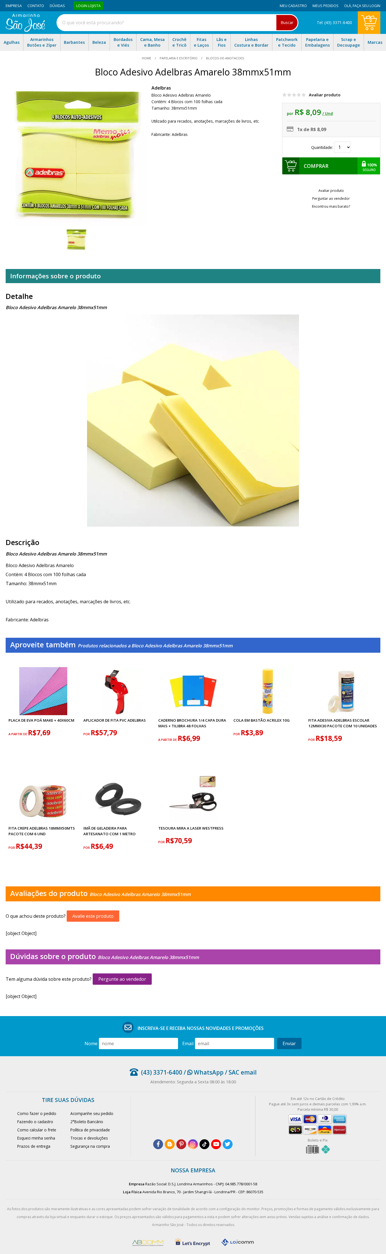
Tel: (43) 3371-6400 (334, 22)
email (188, 1043)
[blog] (170, 1144)
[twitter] (228, 1144)
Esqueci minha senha (36, 1138)
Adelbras (161, 88)
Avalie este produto (93, 916)
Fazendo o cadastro (35, 1121)
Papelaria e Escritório (178, 58)
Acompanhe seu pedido (91, 1113)
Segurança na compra (90, 1146)
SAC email (243, 1072)
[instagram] (193, 1144)
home (147, 58)
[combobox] (177, 22)
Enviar (289, 1043)
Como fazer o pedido (36, 1113)
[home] (25, 30)
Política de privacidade (90, 1129)
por (87, 734)
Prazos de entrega (33, 1146)
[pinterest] (181, 1144)
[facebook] (158, 1144)
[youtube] (216, 1144)
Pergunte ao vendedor (122, 979)
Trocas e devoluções (89, 1138)
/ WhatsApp (203, 1072)
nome (90, 1043)
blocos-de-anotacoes (224, 58)
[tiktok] (204, 1144)
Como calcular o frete (36, 1129)
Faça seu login (366, 5)
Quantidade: (322, 147)
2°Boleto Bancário (86, 1121)
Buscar (287, 22)
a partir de (18, 734)
